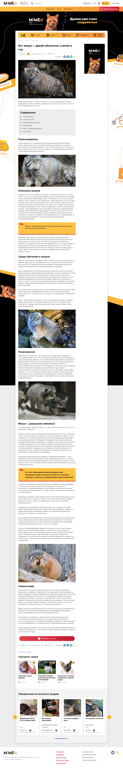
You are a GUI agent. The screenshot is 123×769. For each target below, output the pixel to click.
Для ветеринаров (88, 757)
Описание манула (28, 119)
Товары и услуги (99, 35)
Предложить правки (24, 652)
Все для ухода (61, 757)
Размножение (27, 125)
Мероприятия (68, 9)
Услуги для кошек (62, 760)
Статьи (59, 9)
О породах (34, 40)
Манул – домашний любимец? (32, 128)
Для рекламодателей (89, 754)
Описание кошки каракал (25, 677)
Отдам (54, 34)
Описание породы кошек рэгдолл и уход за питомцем (46, 678)
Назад (23, 54)
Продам (38, 34)
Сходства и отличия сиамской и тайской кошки (66, 678)
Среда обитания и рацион (31, 122)
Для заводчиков (88, 752)
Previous (15, 717)
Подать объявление (111, 9)
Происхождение (28, 116)
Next (109, 717)
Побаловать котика (48, 638)
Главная (20, 40)
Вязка (68, 34)
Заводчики (60, 755)
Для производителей (89, 760)
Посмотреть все (62, 738)
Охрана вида (27, 131)
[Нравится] (28, 54)
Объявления (50, 9)
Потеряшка (84, 34)
